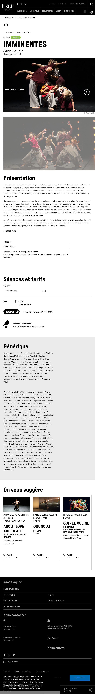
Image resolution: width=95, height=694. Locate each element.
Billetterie (9, 595)
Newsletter (63, 3)
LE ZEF (51, 595)
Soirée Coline (76, 527)
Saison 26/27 (22, 11)
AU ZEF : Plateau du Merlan (25, 302)
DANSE (7, 38)
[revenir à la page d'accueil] (7, 7)
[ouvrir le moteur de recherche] (91, 4)
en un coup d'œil (56, 601)
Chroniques (69, 11)
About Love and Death (14, 531)
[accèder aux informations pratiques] (81, 11)
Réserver (10, 312)
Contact (53, 3)
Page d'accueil (11, 589)
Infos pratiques (11, 607)
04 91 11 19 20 (62, 628)
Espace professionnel (78, 3)
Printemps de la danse (14, 90)
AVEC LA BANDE (18, 521)
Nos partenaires (43, 671)
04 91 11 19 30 (66, 626)
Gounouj (41, 526)
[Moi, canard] (7, 25)
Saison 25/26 (17, 17)
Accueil (6, 17)
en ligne (91, 12)
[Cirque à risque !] (4, 25)
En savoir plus (9, 231)
